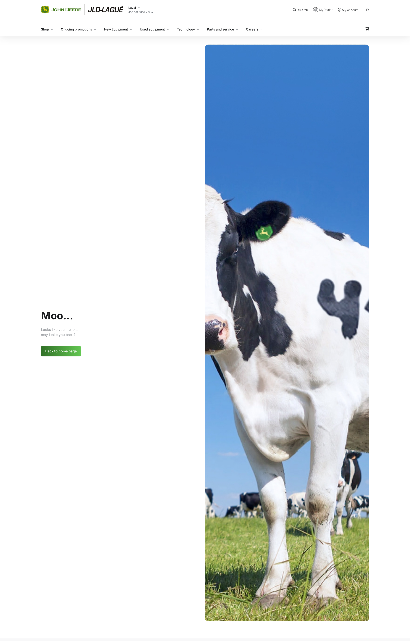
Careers (252, 29)
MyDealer (325, 9)
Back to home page (61, 351)
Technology (186, 29)
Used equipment (152, 29)
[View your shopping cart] (367, 28)
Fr (367, 9)
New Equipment (116, 29)
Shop (45, 29)
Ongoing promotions (76, 29)
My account (350, 10)
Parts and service (220, 29)
